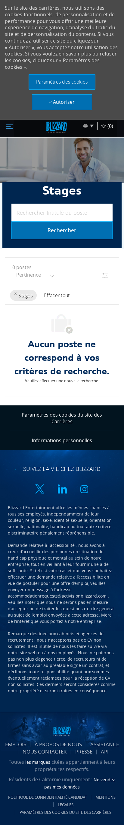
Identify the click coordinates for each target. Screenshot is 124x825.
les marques (38, 762)
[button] (62, 82)
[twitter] (39, 490)
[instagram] (84, 490)
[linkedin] (62, 490)
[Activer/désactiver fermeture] (9, 126)
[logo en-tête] (56, 127)
